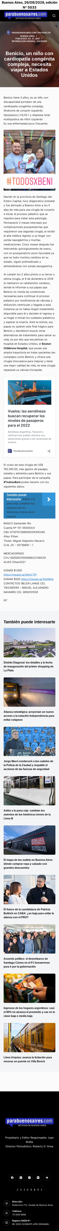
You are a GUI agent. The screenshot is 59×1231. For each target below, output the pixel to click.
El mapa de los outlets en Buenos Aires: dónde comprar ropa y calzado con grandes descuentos (28, 863)
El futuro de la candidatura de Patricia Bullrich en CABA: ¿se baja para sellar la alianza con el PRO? (29, 913)
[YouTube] (38, 1178)
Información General (24, 41)
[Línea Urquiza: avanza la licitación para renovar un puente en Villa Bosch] (30, 1037)
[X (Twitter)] (21, 1178)
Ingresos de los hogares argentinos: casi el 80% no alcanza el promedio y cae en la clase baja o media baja (29, 1012)
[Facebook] (12, 1178)
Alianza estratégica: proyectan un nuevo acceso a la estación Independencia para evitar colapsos (29, 715)
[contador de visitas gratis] (29, 1189)
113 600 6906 (19, 1214)
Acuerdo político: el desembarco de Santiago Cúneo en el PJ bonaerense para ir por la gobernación (27, 962)
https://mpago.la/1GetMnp (37, 579)
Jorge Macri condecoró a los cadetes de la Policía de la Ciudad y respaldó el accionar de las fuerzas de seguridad (28, 765)
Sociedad (42, 41)
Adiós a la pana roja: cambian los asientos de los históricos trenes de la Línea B (27, 814)
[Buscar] (54, 15)
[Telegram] (47, 1178)
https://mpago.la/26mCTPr (20, 574)
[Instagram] (29, 1178)
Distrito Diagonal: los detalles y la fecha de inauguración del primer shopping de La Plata (28, 666)
